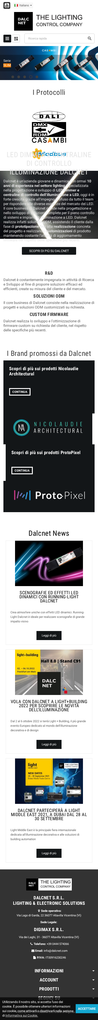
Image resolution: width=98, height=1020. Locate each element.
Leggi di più (49, 635)
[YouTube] (6, 5)
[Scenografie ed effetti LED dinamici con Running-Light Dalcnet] (49, 563)
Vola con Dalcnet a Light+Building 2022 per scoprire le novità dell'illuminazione (49, 705)
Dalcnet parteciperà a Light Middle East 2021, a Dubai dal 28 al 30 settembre (49, 814)
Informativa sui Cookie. (21, 1015)
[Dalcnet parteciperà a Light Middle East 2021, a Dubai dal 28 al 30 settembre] (49, 781)
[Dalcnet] (49, 21)
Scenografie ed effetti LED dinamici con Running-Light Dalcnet (49, 597)
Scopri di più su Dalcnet (49, 251)
